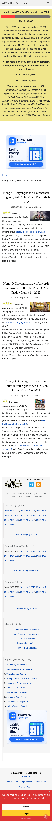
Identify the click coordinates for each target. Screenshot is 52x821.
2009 (12, 515)
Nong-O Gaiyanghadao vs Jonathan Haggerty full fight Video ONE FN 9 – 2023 (26, 197)
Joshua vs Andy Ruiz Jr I (17, 697)
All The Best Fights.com (14, 3)
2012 (27, 515)
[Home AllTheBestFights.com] (13, 487)
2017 (12, 520)
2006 (38, 511)
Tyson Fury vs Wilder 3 (16, 664)
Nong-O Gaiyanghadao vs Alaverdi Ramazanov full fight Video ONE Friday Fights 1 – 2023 (26, 288)
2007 (44, 511)
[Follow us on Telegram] (32, 486)
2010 (17, 515)
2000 (6, 511)
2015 (43, 515)
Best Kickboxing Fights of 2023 (30, 232)
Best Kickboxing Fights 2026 (26, 570)
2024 (6, 524)
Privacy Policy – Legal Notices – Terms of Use (26, 782)
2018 (17, 520)
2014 (38, 515)
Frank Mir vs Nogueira (26, 648)
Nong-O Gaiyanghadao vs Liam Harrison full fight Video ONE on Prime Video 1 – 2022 (26, 386)
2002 (17, 511)
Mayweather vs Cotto (26, 643)
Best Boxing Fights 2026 (26, 534)
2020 (28, 520)
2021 (33, 520)
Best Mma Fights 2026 (27, 608)
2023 (44, 520)
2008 (6, 515)
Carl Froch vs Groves (15, 688)
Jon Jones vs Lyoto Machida (26, 634)
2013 (33, 515)
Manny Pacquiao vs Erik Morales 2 (21, 678)
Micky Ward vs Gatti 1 (17, 706)
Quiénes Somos (26, 787)
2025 (12, 524)
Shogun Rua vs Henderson (27, 629)
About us (26, 776)
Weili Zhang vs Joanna (16, 674)
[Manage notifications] (46, 816)
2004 (28, 511)
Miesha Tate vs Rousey (16, 692)
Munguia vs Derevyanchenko (19, 683)
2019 (22, 520)
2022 (38, 520)
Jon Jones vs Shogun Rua (17, 701)
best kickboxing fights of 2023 (19, 322)
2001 (12, 511)
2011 (22, 515)
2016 (6, 520)
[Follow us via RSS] (39, 486)
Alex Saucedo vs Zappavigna (19, 669)
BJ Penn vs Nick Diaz (26, 638)
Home (4, 175)
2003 (22, 511)
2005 (33, 511)
